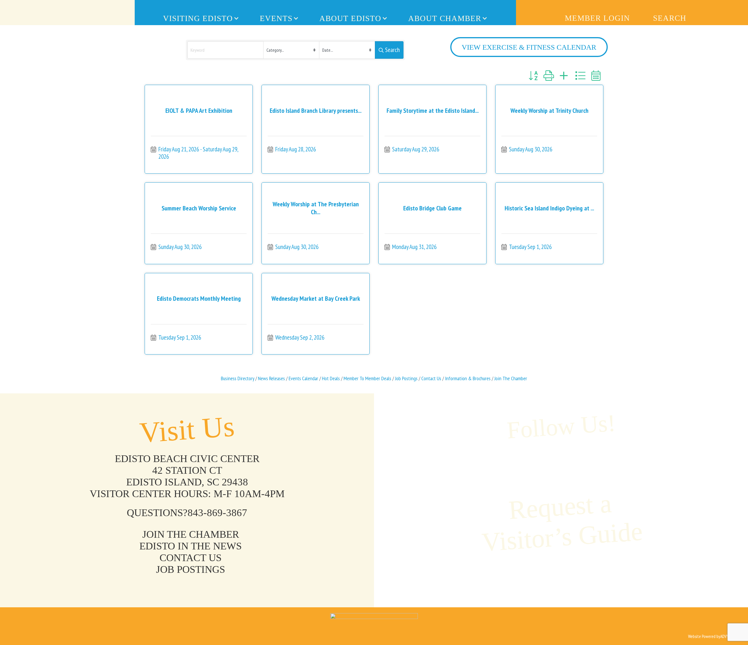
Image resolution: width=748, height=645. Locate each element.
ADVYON (726, 636)
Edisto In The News (190, 546)
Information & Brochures (468, 378)
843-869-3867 (217, 512)
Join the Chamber (190, 534)
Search (669, 18)
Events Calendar (303, 378)
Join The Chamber (510, 378)
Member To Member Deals (367, 378)
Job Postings (406, 378)
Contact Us (431, 378)
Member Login (597, 18)
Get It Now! (561, 571)
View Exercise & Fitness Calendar (529, 47)
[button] (533, 75)
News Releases (271, 378)
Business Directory (237, 378)
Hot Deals (331, 378)
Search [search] (392, 50)
